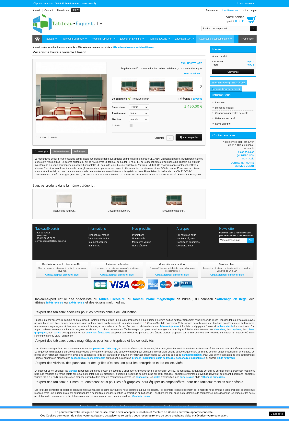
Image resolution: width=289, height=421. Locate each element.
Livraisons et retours (98, 235)
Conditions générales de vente (231, 113)
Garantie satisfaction (99, 238)
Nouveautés (138, 238)
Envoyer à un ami (48, 137)
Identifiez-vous (230, 10)
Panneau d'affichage (73, 38)
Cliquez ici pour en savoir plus (62, 274)
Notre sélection (140, 245)
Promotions (247, 38)
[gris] (131, 125)
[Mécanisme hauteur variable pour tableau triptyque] (119, 200)
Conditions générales (188, 242)
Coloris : (116, 125)
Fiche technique (61, 151)
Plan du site (94, 245)
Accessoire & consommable (214, 38)
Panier (217, 49)
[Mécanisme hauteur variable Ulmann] (174, 200)
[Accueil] (37, 39)
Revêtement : (119, 113)
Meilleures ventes (141, 242)
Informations (221, 95)
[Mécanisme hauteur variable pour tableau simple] (64, 200)
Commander (233, 72)
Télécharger (80, 151)
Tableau (49, 38)
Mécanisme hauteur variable (94, 47)
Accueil (36, 47)
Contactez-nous (246, 3)
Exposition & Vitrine (130, 38)
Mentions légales (224, 107)
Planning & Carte (158, 38)
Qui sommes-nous (186, 235)
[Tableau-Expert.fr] (67, 24)
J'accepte (277, 413)
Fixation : (117, 119)
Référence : (185, 98)
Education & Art (183, 38)
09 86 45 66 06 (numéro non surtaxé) (245, 155)
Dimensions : (119, 107)
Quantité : (160, 138)
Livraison (220, 102)
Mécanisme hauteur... (64, 210)
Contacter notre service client (242, 164)
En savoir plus (41, 151)
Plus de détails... (193, 73)
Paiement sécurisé (225, 118)
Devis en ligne (223, 123)
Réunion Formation (102, 38)
